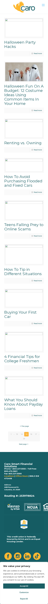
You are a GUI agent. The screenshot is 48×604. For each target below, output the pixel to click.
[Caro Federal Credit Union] (24, 6)
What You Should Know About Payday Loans (23, 404)
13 (17, 434)
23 (24, 439)
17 (36, 434)
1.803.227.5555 (19, 469)
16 (31, 434)
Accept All (24, 586)
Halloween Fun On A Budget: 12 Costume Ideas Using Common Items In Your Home (24, 95)
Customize (24, 592)
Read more (38, 53)
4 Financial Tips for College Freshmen (22, 358)
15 (26, 434)
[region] (24, 583)
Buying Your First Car (20, 314)
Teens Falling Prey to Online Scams (23, 226)
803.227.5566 (15, 473)
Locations (9, 476)
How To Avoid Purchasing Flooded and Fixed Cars (23, 181)
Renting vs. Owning (22, 143)
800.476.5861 (10, 471)
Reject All (24, 599)
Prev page (25, 426)
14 (22, 434)
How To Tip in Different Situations (23, 271)
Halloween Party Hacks (20, 44)
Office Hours (21, 476)
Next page (23, 444)
